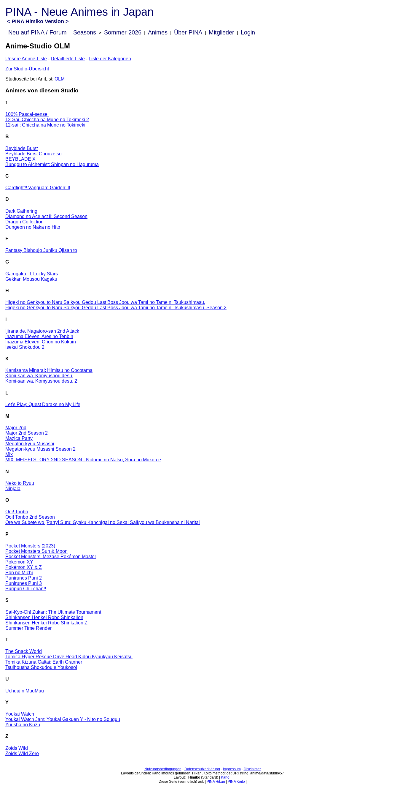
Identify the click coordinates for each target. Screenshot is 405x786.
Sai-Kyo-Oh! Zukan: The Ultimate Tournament (53, 612)
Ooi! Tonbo (16, 511)
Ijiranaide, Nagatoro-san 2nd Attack (42, 331)
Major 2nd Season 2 (26, 432)
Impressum (232, 769)
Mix (9, 454)
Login (248, 32)
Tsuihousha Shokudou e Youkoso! (41, 667)
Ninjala (12, 488)
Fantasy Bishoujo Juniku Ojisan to (41, 250)
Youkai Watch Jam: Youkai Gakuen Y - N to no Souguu (62, 719)
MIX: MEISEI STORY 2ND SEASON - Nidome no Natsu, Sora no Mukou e (83, 459)
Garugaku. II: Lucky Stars (31, 273)
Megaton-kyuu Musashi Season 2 (40, 449)
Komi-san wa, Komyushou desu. (39, 375)
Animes (158, 32)
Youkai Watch (19, 713)
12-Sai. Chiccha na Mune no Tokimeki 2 (47, 119)
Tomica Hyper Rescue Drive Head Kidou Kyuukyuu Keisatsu (69, 656)
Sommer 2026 (122, 32)
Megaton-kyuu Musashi (29, 443)
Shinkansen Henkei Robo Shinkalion (44, 617)
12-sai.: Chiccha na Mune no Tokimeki (45, 124)
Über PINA (188, 32)
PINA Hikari (216, 781)
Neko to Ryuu (19, 483)
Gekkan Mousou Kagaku (31, 279)
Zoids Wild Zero (22, 753)
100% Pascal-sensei (27, 114)
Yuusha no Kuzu (22, 724)
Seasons (84, 32)
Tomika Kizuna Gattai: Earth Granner (43, 662)
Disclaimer (252, 769)
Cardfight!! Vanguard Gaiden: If (37, 187)
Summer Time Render (28, 628)
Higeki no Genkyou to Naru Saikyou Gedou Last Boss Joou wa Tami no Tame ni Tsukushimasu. (105, 302)
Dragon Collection (24, 221)
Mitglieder (221, 32)
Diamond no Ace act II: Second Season (46, 216)
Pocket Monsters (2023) (30, 545)
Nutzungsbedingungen (162, 769)
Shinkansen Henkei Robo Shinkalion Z (46, 622)
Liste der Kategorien (110, 58)
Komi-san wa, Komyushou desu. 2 (41, 380)
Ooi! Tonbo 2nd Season (30, 517)
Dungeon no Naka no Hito (32, 227)
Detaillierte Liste (68, 58)
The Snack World (23, 651)
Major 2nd (15, 427)
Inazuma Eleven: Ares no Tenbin (39, 336)
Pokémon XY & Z (23, 567)
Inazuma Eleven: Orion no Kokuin (40, 341)
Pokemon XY (19, 561)
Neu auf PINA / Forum (37, 32)
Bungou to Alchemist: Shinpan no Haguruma (52, 164)
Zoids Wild (16, 748)
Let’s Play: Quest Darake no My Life (42, 404)
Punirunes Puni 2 (23, 577)
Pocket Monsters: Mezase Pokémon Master (50, 556)
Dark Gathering (21, 211)
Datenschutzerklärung (202, 769)
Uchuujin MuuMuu (24, 690)
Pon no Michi (19, 572)
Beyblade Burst (21, 148)
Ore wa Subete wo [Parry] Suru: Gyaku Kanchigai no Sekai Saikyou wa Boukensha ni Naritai (102, 522)
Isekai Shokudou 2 (24, 347)
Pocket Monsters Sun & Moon (36, 551)
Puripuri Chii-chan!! (25, 588)
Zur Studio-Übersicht (27, 68)
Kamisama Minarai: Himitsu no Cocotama (49, 370)
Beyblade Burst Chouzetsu (33, 153)
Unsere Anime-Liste (26, 58)
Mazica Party (19, 438)
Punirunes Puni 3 (23, 583)
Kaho (225, 777)
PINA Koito (236, 781)
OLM (60, 78)
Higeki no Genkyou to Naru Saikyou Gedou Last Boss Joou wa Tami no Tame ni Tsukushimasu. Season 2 (116, 307)
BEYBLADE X (20, 159)
